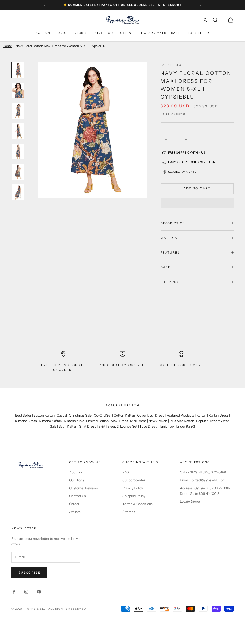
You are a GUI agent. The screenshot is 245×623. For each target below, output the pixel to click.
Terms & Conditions (137, 504)
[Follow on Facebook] (13, 592)
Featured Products (180, 415)
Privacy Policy (132, 488)
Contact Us (77, 496)
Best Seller (23, 415)
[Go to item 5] (18, 151)
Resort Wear (219, 421)
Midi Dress (138, 421)
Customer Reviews (83, 488)
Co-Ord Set (102, 415)
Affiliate (75, 512)
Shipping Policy (133, 496)
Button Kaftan (44, 415)
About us (76, 472)
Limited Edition (97, 421)
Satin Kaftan (68, 426)
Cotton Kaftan (124, 415)
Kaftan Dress (218, 415)
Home (7, 46)
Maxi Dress (119, 421)
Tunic (61, 33)
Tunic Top (166, 426)
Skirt (98, 33)
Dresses (80, 33)
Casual (62, 415)
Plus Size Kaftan (182, 421)
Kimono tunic (74, 421)
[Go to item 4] (18, 131)
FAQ (125, 472)
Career (74, 504)
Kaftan (43, 33)
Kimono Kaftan (50, 421)
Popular (202, 421)
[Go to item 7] (18, 192)
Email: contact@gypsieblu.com (203, 480)
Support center (133, 480)
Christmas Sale (80, 415)
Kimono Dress (26, 421)
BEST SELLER (197, 33)
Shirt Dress (87, 426)
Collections (121, 33)
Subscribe (29, 572)
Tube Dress (148, 426)
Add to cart (197, 188)
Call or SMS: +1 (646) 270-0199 (203, 472)
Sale (176, 33)
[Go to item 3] (18, 111)
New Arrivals (158, 421)
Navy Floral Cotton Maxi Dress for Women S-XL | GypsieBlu (60, 46)
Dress (159, 415)
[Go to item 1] (18, 70)
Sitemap (128, 512)
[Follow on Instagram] (26, 592)
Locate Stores (190, 501)
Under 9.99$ (185, 426)
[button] (197, 203)
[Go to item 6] (18, 172)
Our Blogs (76, 480)
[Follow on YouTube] (38, 592)
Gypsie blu (171, 65)
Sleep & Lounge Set (122, 426)
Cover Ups (145, 415)
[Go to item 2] (18, 90)
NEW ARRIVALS (152, 33)
